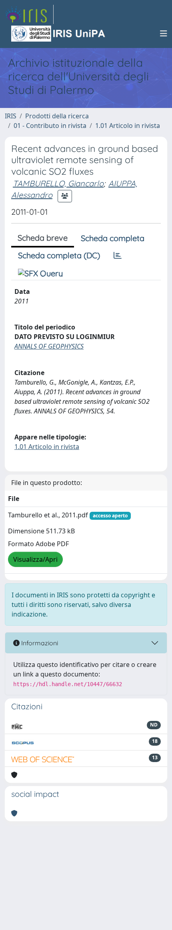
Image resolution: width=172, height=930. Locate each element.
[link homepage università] (59, 33)
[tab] (117, 255)
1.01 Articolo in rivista (127, 125)
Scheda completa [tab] (112, 238)
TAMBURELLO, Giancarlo (58, 183)
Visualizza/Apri (35, 559)
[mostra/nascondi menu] (163, 34)
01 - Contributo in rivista (50, 125)
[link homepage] (29, 14)
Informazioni (39, 643)
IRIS (10, 116)
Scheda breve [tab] (43, 238)
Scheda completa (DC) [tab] (59, 255)
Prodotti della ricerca (57, 116)
